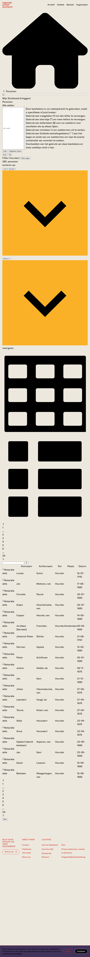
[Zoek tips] (25, 128)
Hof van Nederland (50, 845)
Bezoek (70, 4)
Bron (4, 155)
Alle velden (8, 105)
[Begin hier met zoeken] (45, 88)
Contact (25, 845)
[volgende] (3, 559)
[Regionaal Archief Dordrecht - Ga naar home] (15, 5)
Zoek (5, 151)
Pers (63, 845)
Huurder (14, 158)
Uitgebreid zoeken (15, 151)
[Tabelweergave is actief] (45, 434)
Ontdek (60, 4)
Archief (51, 4)
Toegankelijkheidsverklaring (73, 857)
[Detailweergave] (45, 520)
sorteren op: (8, 165)
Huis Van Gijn (47, 849)
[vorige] (3, 524)
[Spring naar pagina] (26, 562)
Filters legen (25, 158)
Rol (10, 155)
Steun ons (26, 857)
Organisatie (82, 4)
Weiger (68, 951)
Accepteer (81, 951)
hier (52, 147)
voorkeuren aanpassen (12, 953)
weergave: (8, 348)
